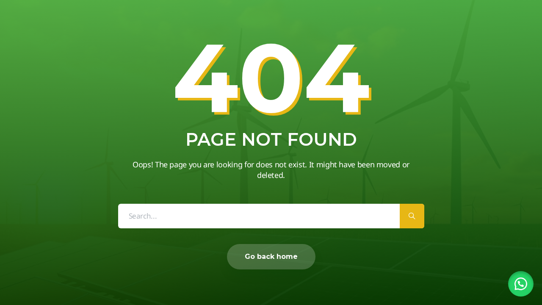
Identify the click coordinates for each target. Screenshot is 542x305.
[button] (521, 284)
